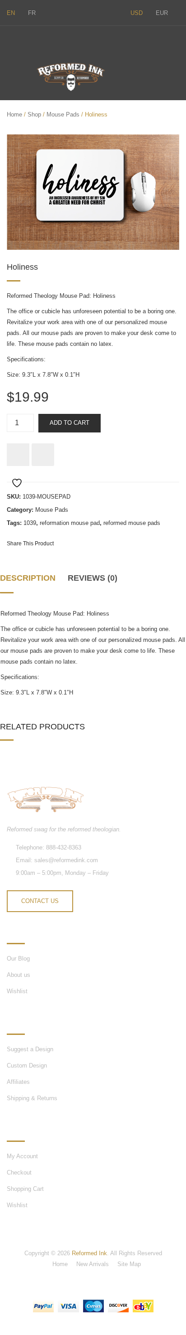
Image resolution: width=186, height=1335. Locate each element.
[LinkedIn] (134, 543)
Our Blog (18, 958)
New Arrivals (92, 1264)
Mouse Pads (62, 114)
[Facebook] (66, 38)
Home (14, 114)
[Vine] (47, 38)
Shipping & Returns (32, 1098)
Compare (43, 454)
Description (28, 578)
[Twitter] (9, 38)
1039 (29, 522)
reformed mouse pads (131, 522)
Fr (32, 13)
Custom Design (27, 1065)
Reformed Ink (89, 1253)
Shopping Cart (25, 1188)
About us (18, 974)
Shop (34, 114)
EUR (162, 13)
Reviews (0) (92, 578)
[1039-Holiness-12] (93, 192)
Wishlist (17, 991)
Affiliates (18, 1081)
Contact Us (40, 901)
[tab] (30, 581)
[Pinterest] (102, 543)
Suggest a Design (30, 1049)
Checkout (19, 1172)
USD (136, 13)
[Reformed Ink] (70, 76)
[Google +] (118, 543)
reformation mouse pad (70, 522)
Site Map (129, 1264)
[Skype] (28, 38)
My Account (22, 1156)
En (11, 13)
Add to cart (69, 422)
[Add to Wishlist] (18, 454)
